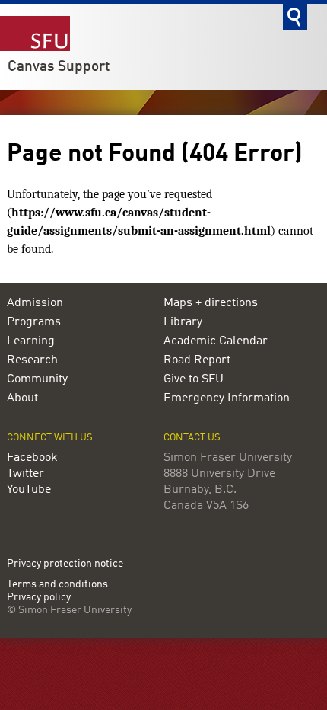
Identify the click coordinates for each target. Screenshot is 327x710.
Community (37, 379)
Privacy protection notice (65, 563)
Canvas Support (59, 67)
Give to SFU (194, 379)
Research (32, 360)
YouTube (29, 490)
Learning (31, 341)
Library (183, 322)
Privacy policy (39, 598)
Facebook (32, 458)
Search (295, 17)
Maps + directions (211, 303)
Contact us (192, 438)
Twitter (25, 474)
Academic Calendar (216, 341)
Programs (34, 322)
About (22, 398)
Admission (35, 303)
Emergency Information (227, 398)
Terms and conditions (57, 585)
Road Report (197, 360)
